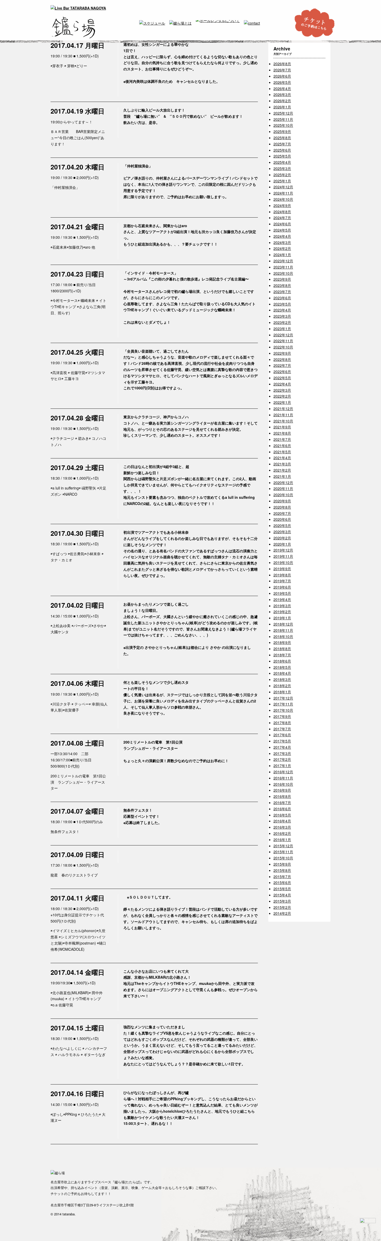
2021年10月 (283, 420)
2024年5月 (282, 230)
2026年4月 (282, 88)
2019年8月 (282, 574)
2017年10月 (283, 710)
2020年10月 (283, 494)
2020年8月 (282, 507)
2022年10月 (283, 347)
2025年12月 (283, 113)
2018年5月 (282, 667)
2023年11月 (283, 267)
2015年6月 (282, 882)
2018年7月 (282, 654)
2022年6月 (282, 371)
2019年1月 (282, 617)
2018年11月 (283, 630)
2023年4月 (282, 310)
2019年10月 (283, 562)
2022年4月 (282, 384)
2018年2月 (282, 685)
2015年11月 (283, 851)
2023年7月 (282, 291)
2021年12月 (283, 408)
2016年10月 (283, 784)
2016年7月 (282, 802)
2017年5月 (282, 741)
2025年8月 (282, 137)
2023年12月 (283, 260)
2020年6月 (282, 519)
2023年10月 (283, 273)
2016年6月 (282, 808)
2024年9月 (282, 205)
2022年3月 (282, 390)
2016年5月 (282, 815)
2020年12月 (283, 482)
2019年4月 (282, 599)
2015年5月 (282, 888)
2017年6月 (282, 734)
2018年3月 (282, 679)
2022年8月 (282, 359)
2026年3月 (282, 94)
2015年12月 (283, 845)
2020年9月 (282, 500)
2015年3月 (282, 901)
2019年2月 (282, 611)
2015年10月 (283, 857)
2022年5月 (282, 377)
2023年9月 (282, 279)
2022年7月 (282, 365)
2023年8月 (282, 285)
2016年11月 (283, 778)
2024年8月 (282, 211)
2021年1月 (282, 476)
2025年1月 (282, 180)
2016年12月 (283, 771)
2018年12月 (283, 624)
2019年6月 (282, 587)
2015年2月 (282, 907)
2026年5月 (282, 82)
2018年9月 (282, 642)
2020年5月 (282, 525)
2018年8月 (282, 648)
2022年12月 (283, 334)
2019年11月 (283, 556)
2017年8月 (282, 722)
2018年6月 (282, 661)
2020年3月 (282, 531)
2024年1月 (282, 254)
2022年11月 (283, 340)
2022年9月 (282, 353)
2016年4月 (282, 820)
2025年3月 (282, 168)
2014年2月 (282, 913)
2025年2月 (282, 174)
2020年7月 (282, 513)
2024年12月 (283, 186)
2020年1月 (282, 544)
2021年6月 (282, 445)
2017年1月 (282, 765)
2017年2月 (282, 759)
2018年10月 (283, 636)
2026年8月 (282, 63)
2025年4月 (282, 162)
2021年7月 (282, 439)
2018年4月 (282, 673)
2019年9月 (282, 568)
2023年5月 (282, 304)
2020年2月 (282, 537)
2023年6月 (282, 297)
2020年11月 (283, 488)
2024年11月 (283, 193)
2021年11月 (283, 414)
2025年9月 (282, 131)
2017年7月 (282, 728)
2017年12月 (283, 698)
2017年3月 (282, 753)
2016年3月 (282, 827)
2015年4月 (282, 894)
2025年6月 (282, 150)
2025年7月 (282, 143)
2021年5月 (282, 451)
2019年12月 (283, 550)
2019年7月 (282, 580)
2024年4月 (282, 236)
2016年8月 (282, 796)
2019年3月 (282, 605)
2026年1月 (282, 106)
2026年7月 (282, 69)
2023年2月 (282, 322)
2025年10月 (283, 125)
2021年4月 (282, 457)
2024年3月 (282, 242)
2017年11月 (283, 704)
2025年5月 (282, 156)
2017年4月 (282, 747)
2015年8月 (282, 870)
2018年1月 (282, 691)
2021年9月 (282, 426)
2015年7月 (282, 876)
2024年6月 (282, 223)
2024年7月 (282, 217)
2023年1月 (282, 328)
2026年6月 (282, 76)
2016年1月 (282, 839)
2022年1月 (282, 402)
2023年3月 (282, 316)
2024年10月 (283, 199)
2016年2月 (282, 833)
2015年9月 (282, 864)
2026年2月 (282, 100)
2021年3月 (282, 463)
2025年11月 (283, 119)
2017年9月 (282, 716)
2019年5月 (282, 593)
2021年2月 (282, 470)
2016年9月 (282, 790)
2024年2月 (282, 248)
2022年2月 (282, 396)
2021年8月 (282, 433)
